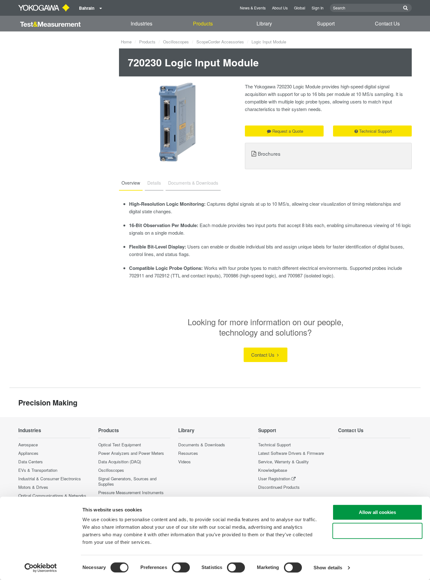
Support (326, 23)
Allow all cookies (377, 512)
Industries (141, 23)
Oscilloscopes (176, 42)
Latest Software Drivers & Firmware (291, 453)
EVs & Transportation (37, 470)
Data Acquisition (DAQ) (119, 462)
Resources (188, 453)
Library (264, 23)
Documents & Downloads (201, 445)
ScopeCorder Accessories (220, 42)
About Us (280, 7)
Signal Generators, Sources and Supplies (127, 481)
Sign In (318, 7)
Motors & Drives (33, 487)
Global (299, 7)
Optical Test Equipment (119, 445)
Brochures (269, 153)
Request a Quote (287, 131)
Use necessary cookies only (377, 530)
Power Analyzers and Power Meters (131, 453)
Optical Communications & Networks (52, 496)
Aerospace (28, 445)
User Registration (274, 479)
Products (203, 23)
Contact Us (387, 23)
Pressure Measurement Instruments (131, 492)
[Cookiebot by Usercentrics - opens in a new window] (40, 567)
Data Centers (30, 462)
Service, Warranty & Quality (283, 462)
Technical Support (375, 131)
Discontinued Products (279, 487)
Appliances (28, 453)
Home (126, 42)
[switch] (181, 567)
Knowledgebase (272, 470)
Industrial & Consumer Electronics (49, 479)
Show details (328, 567)
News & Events (253, 7)
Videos (184, 462)
